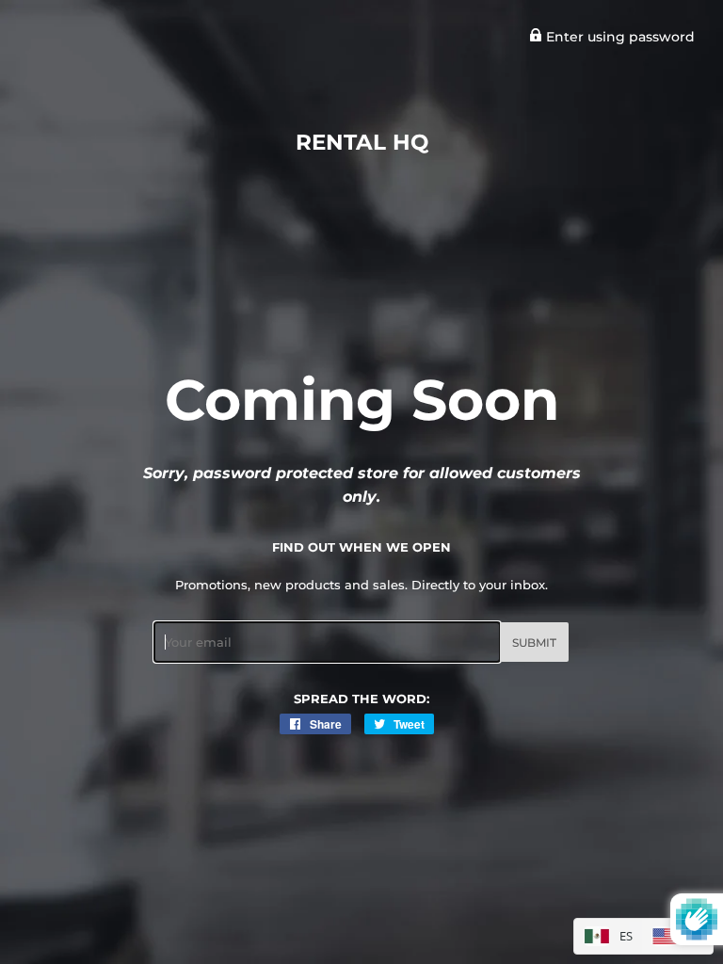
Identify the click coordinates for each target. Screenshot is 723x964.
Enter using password (618, 36)
